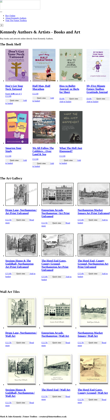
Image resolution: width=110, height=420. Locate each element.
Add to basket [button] (65, 101)
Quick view (14, 100)
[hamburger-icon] (1, 11)
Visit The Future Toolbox (16, 20)
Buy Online (10, 16)
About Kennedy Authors (15, 18)
